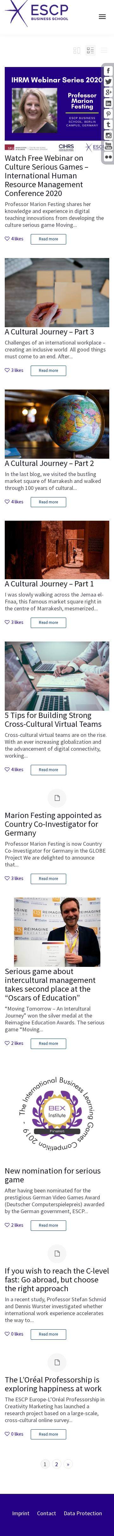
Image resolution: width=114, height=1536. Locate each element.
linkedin (108, 103)
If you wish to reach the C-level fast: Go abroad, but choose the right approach (57, 1279)
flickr (108, 156)
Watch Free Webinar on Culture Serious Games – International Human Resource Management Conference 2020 (46, 175)
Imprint (20, 1513)
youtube (108, 146)
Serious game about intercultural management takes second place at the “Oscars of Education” (50, 984)
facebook (108, 71)
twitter (108, 82)
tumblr (108, 124)
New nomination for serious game (53, 1175)
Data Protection (83, 1513)
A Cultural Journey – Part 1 (49, 583)
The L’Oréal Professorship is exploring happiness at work (53, 1383)
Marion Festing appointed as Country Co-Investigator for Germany (53, 824)
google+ (108, 92)
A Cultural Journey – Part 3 (49, 331)
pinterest (108, 114)
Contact (46, 1513)
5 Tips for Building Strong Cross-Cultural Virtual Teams (53, 719)
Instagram (108, 135)
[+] (57, 110)
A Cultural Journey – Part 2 (49, 463)
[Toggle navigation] (102, 16)
